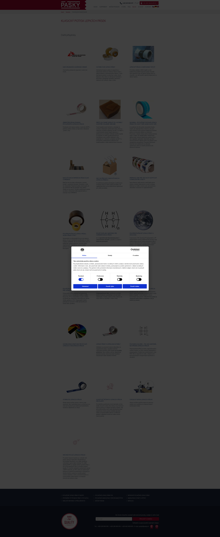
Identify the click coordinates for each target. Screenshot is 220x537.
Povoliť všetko (134, 286)
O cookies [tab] (136, 255)
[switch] (100, 279)
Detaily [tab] (110, 255)
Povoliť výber (110, 286)
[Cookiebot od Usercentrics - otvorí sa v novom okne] (131, 249)
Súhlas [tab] (84, 255)
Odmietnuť (85, 286)
